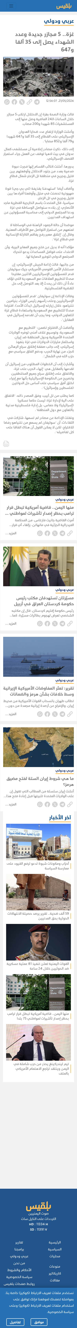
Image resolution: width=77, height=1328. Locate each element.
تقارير (19, 1242)
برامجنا (19, 1249)
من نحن (19, 1263)
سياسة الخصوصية (19, 1277)
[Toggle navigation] (11, 6)
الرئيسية (55, 1242)
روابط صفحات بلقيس (19, 1284)
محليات (55, 1256)
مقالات (55, 1280)
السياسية (55, 1249)
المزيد (12, 533)
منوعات (54, 1266)
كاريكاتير (55, 1273)
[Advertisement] (37, 1130)
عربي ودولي (19, 1256)
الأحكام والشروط (19, 1270)
